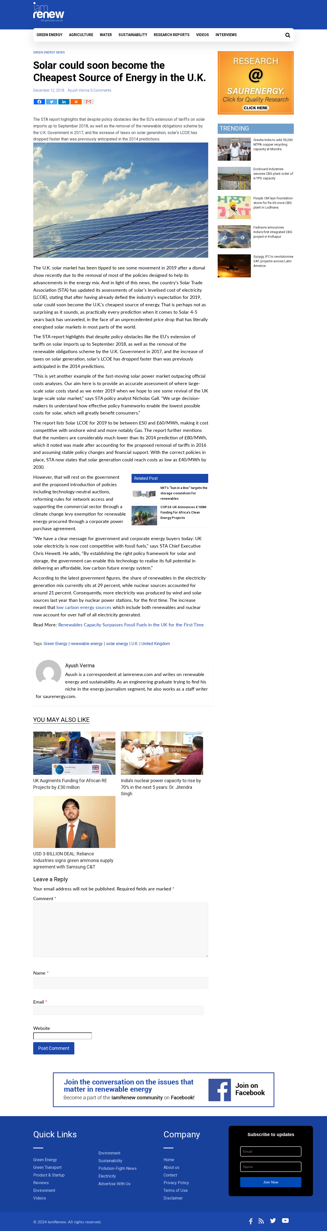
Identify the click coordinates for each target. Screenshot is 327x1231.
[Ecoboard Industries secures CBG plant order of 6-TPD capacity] (234, 170)
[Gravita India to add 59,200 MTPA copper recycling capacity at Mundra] (234, 140)
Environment (44, 1190)
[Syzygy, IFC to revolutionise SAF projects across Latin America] (234, 257)
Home (169, 1159)
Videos (202, 35)
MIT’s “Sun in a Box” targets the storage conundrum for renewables (183, 493)
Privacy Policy (176, 1182)
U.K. (135, 643)
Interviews (226, 35)
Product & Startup (49, 1175)
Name (41, 973)
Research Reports (172, 35)
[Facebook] (39, 101)
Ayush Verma (78, 90)
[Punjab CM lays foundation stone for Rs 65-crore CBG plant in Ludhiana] (234, 199)
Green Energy (49, 35)
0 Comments (100, 90)
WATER (106, 35)
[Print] (76, 101)
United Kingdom (156, 643)
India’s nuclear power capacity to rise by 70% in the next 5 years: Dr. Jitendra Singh (161, 787)
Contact (170, 1175)
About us (171, 1167)
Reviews (41, 1182)
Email (40, 1002)
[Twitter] (51, 101)
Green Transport (47, 1167)
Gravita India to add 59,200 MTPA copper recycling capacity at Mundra (273, 144)
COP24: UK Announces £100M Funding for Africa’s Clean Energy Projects (183, 512)
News (60, 52)
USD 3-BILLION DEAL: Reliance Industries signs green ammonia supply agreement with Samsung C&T (73, 860)
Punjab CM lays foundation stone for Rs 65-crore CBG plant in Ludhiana (273, 202)
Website (41, 1028)
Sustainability (133, 35)
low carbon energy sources (83, 607)
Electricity (107, 1176)
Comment (44, 899)
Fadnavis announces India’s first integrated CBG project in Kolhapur (272, 231)
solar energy (117, 643)
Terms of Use (176, 1190)
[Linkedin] (63, 101)
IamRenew (57, 1222)
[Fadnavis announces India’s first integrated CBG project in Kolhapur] (234, 228)
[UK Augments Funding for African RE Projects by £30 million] (74, 734)
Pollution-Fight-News (117, 1168)
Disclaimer (173, 1198)
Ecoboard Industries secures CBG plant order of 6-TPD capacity (273, 173)
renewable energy (87, 643)
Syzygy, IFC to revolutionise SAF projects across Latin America (273, 261)
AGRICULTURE (81, 35)
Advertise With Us (114, 1183)
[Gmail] (88, 101)
